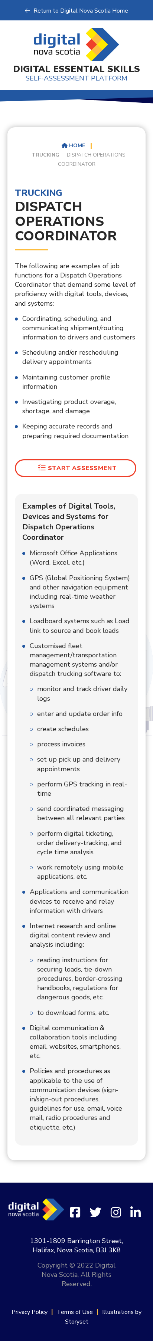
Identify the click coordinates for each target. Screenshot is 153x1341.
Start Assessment (81, 468)
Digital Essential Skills (76, 73)
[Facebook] (75, 1213)
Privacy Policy (30, 1312)
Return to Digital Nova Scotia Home (80, 11)
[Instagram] (116, 1213)
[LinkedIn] (135, 1213)
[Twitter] (95, 1213)
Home (76, 145)
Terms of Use (75, 1312)
